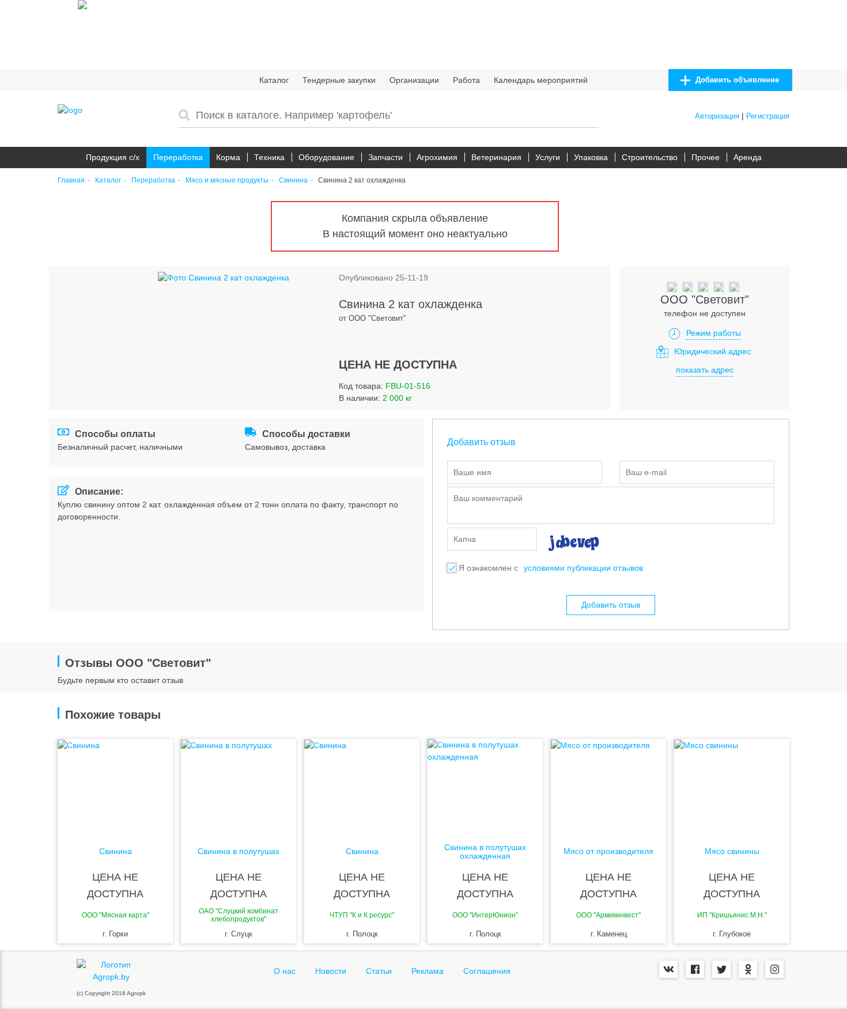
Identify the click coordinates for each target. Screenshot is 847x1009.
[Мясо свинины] (731, 785)
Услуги (547, 157)
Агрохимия (437, 157)
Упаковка (591, 157)
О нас (285, 971)
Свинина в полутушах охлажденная (485, 851)
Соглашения (487, 971)
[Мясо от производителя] (608, 785)
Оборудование (326, 157)
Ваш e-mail (646, 472)
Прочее (705, 157)
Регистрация (767, 116)
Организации (414, 80)
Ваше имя (472, 472)
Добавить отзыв (610, 604)
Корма (228, 157)
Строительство (650, 157)
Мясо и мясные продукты (227, 180)
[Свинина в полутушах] (238, 785)
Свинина (293, 180)
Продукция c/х (112, 157)
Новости (330, 971)
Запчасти (385, 157)
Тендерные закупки (339, 80)
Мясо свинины (732, 851)
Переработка (178, 157)
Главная (71, 180)
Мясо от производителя (608, 851)
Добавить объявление (736, 79)
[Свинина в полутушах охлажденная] (485, 785)
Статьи (379, 971)
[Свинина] (115, 785)
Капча (464, 539)
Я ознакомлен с (488, 567)
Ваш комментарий (488, 498)
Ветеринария (496, 157)
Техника (269, 157)
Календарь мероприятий (541, 80)
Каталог (274, 80)
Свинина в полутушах (238, 851)
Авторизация (717, 116)
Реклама (427, 971)
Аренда (747, 157)
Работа (466, 80)
